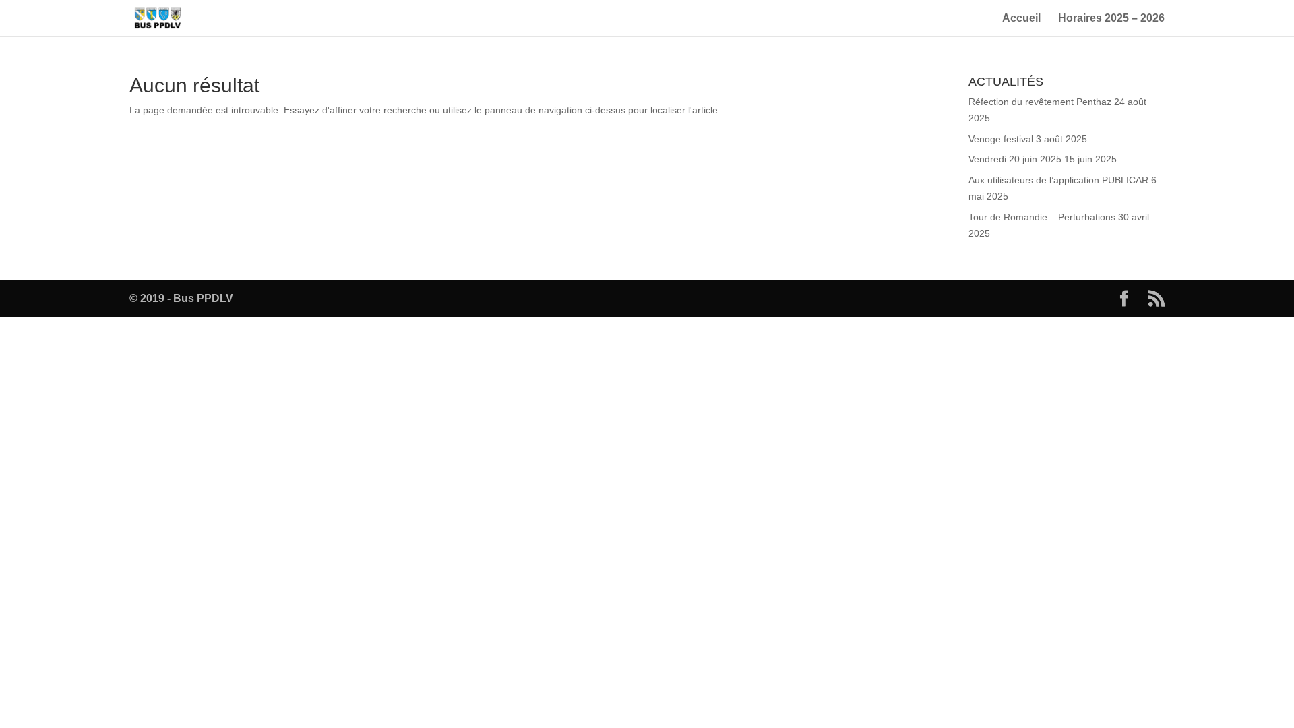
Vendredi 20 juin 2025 (1014, 159)
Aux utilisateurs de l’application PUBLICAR (1058, 180)
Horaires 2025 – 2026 (1111, 18)
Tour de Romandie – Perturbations (1041, 217)
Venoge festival (1000, 138)
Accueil (1021, 18)
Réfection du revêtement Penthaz (1039, 101)
